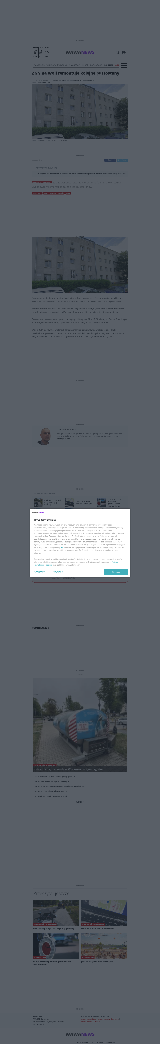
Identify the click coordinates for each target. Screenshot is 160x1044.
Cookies (49, 565)
